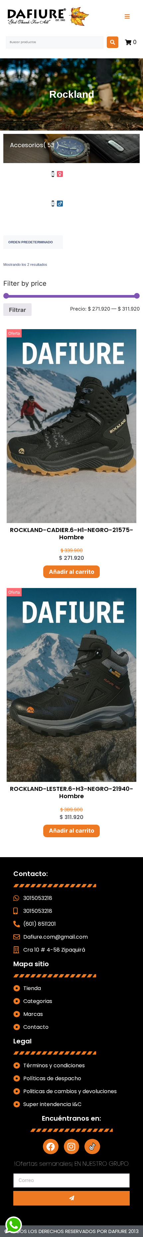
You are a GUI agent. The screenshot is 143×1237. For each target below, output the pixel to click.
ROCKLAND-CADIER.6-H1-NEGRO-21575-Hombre (71, 533)
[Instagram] (71, 1146)
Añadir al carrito (71, 571)
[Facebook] (51, 1146)
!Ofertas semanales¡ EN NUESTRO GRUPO (71, 1163)
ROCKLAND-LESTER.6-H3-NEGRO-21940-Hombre (71, 792)
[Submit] (71, 1198)
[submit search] (112, 42)
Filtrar (17, 309)
